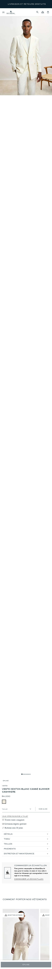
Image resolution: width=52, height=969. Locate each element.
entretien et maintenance (19, 854)
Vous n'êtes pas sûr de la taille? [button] (15, 816)
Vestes (4, 785)
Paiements (10, 849)
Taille (4, 809)
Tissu (7, 839)
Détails (8, 834)
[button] (37, 12)
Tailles (8, 844)
